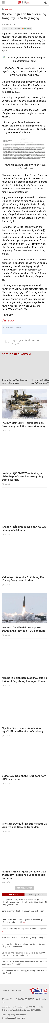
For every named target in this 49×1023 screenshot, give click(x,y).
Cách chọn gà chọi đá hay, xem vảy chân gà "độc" (23, 928)
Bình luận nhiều (36, 894)
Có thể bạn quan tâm (16, 354)
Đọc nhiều (13, 894)
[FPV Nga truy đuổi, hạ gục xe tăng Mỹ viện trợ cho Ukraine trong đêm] (24, 805)
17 (23, 922)
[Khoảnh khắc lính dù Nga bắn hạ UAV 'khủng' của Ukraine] (24, 508)
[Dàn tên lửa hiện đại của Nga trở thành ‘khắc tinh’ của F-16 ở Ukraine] (24, 608)
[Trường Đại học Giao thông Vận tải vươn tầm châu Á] (15, 366)
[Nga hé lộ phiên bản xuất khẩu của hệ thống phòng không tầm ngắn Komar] (24, 659)
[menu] (3, 2)
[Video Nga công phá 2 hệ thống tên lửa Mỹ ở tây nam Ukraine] (24, 558)
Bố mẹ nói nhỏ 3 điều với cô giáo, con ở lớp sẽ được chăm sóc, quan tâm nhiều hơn (23, 954)
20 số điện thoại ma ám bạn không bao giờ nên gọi (23, 937)
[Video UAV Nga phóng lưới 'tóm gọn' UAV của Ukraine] (24, 757)
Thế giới (8, 9)
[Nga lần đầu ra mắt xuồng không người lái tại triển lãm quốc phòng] (24, 709)
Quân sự (6, 431)
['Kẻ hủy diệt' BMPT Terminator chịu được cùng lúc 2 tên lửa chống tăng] (24, 404)
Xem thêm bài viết (24, 888)
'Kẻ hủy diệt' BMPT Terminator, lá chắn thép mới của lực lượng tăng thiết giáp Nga (22, 476)
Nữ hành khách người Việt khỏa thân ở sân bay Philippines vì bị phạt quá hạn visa (24, 874)
